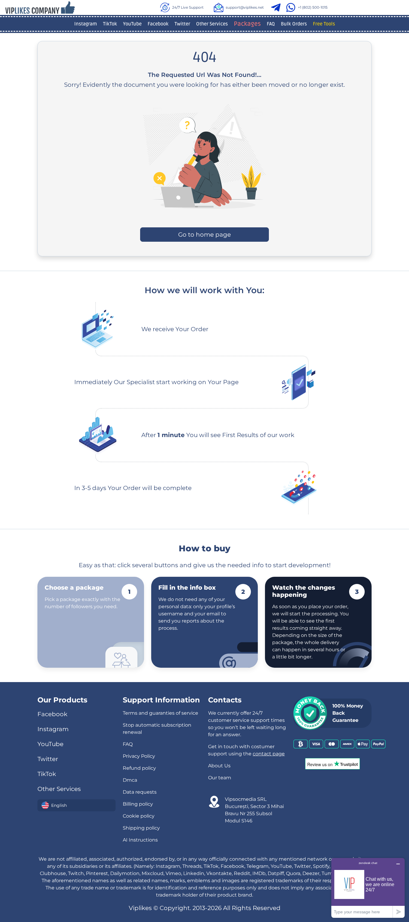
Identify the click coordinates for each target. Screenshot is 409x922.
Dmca (130, 780)
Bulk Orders (294, 24)
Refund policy (139, 768)
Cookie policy (138, 816)
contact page (269, 754)
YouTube (132, 24)
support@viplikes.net (245, 7)
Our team (219, 777)
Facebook (158, 24)
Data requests (140, 792)
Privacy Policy (139, 756)
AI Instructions (140, 840)
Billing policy (138, 804)
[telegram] (277, 7)
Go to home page (204, 234)
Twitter (182, 24)
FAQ (271, 24)
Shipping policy (141, 828)
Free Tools (324, 24)
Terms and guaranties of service (160, 713)
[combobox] (76, 805)
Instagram (85, 24)
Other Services (212, 24)
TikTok (110, 24)
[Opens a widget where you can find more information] (368, 888)
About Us (219, 766)
